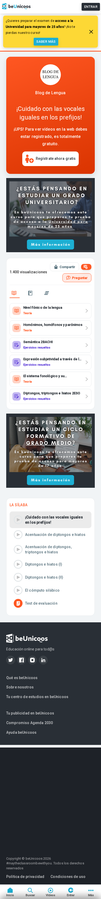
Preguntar (80, 278)
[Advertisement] (50, 798)
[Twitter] (10, 660)
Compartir (67, 267)
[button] (50, 519)
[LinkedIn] (43, 660)
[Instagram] (32, 660)
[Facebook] (21, 660)
